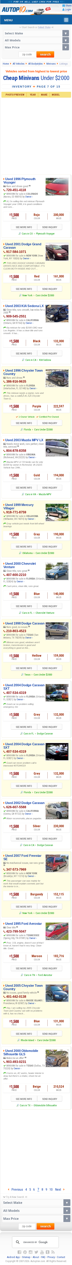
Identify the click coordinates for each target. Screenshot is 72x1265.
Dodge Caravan (45, 733)
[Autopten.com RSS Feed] (53, 1252)
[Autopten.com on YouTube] (42, 1252)
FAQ (43, 1257)
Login (68, 9)
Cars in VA (30, 494)
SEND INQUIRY (49, 227)
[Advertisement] (36, 136)
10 (51, 1189)
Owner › (29, 196)
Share (68, 5)
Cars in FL (27, 612)
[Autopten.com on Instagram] (30, 1252)
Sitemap (26, 1257)
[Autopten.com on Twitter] (36, 1252)
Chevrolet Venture (45, 612)
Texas (27, 674)
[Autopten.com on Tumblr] (47, 1252)
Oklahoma (27, 553)
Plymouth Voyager (45, 233)
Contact (61, 1257)
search (45, 54)
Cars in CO (27, 233)
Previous (16, 1189)
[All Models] (36, 40)
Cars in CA (30, 359)
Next (59, 1189)
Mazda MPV (45, 494)
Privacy (51, 1257)
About (36, 1257)
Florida (27, 429)
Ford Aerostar (45, 975)
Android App (13, 1257)
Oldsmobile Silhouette (45, 1105)
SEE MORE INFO (24, 227)
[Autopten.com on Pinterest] (25, 1252)
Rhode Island (27, 1040)
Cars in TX (25, 1105)
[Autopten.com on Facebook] (19, 1252)
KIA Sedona (45, 359)
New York (27, 295)
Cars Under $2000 (45, 295)
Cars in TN (29, 975)
